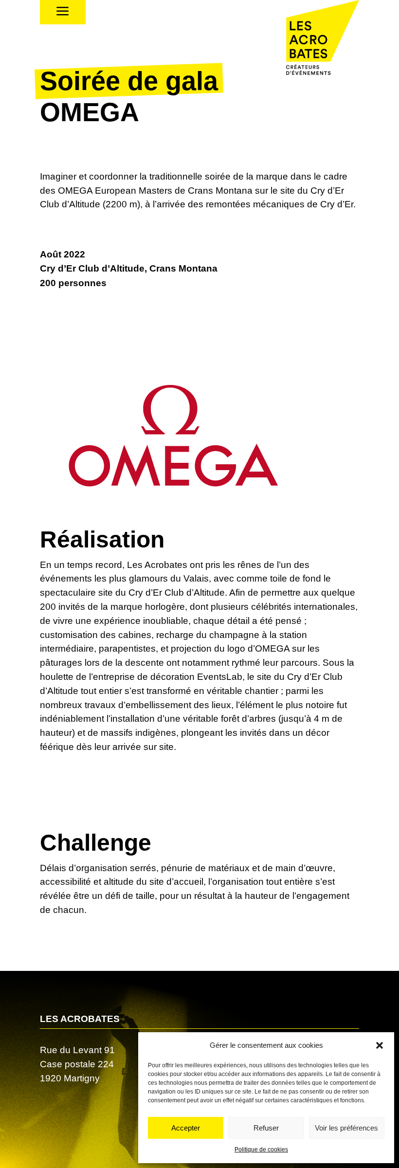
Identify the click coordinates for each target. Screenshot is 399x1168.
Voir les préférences (346, 1128)
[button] (379, 1045)
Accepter (185, 1128)
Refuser (266, 1128)
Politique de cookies (261, 1149)
